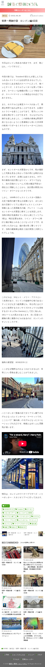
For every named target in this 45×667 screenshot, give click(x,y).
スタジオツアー (9, 513)
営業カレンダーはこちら (22, 10)
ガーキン (30, 509)
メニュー (31, 655)
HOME (5, 648)
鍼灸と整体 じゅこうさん (18, 664)
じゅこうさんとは (18, 655)
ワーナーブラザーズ (21, 524)
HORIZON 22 (8, 509)
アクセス (16, 659)
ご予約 (6, 655)
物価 (5, 527)
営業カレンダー (27, 659)
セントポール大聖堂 (25, 513)
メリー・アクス (9, 520)
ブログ (39, 655)
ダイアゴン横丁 (9, 516)
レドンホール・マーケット (28, 520)
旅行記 (5, 16)
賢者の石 (23, 527)
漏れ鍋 (34, 524)
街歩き (13, 527)
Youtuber (20, 509)
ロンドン (7, 524)
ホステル (36, 516)
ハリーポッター (24, 516)
